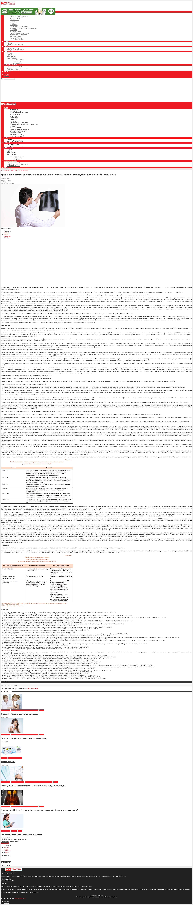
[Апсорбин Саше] (12, 756)
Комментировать (6, 180)
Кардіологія (14, 21)
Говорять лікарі (12, 58)
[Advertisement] (96, 91)
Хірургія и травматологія (18, 35)
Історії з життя (18, 63)
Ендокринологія (15, 36)
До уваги (7, 46)
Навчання (10, 43)
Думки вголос (8, 51)
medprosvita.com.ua (20, 898)
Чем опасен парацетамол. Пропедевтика (14, 839)
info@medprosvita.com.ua (109, 897)
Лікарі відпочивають (17, 60)
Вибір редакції (5, 710)
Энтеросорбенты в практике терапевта (19, 714)
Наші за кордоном (13, 48)
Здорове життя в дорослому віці (18, 68)
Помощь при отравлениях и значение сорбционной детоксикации (33, 786)
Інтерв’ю (9, 53)
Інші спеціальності (16, 38)
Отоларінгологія (15, 31)
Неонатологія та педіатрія (19, 26)
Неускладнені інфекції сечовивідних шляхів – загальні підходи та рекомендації (39, 810)
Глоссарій (4, 758)
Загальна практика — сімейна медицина (24, 28)
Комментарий (5, 843)
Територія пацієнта (10, 65)
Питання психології (17, 40)
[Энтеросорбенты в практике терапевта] (11, 708)
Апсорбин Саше (8, 761)
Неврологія (13, 23)
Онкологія (13, 30)
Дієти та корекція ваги (14, 66)
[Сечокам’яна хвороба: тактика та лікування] (12, 829)
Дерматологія (14, 20)
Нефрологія (14, 25)
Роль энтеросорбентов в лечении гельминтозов (24, 738)
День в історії (17, 61)
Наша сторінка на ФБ (7, 881)
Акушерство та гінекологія (19, 16)
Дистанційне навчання (15, 45)
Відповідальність (9, 873)
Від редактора (11, 56)
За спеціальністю (12, 13)
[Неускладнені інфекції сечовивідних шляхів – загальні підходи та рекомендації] (12, 805)
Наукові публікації (16, 15)
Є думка (9, 55)
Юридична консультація (15, 50)
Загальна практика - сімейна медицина (14, 170)
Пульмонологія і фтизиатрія (19, 33)
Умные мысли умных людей (9, 841)
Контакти (7, 71)
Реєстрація (4, 884)
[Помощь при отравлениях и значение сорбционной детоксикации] (12, 780)
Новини (6, 41)
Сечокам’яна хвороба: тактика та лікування (21, 834)
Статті (6, 12)
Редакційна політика (10, 872)
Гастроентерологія (16, 18)
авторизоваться (33, 688)
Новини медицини (15, 758)
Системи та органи (13, 70)
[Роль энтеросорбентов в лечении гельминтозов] (12, 733)
